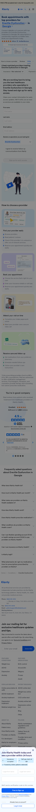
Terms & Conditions (23, 794)
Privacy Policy (5, 796)
